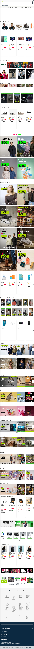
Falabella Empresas (28, 7)
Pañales (20, 606)
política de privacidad (19, 647)
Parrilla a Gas (21, 607)
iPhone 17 (27, 601)
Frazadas (13, 616)
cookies (24, 647)
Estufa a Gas (14, 615)
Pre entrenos (21, 615)
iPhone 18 (6, 617)
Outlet (16, 7)
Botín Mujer (14, 612)
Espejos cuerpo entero (27, 617)
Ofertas (21, 7)
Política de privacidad (4, 639)
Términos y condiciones (4, 636)
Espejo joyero (28, 595)
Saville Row (7, 597)
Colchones (20, 597)
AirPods (27, 608)
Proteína (20, 614)
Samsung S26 (28, 602)
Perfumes (20, 603)
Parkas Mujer (14, 609)
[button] (17, 3)
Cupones (4, 7)
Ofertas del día (10, 7)
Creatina (20, 613)
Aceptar (28, 647)
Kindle (27, 607)
